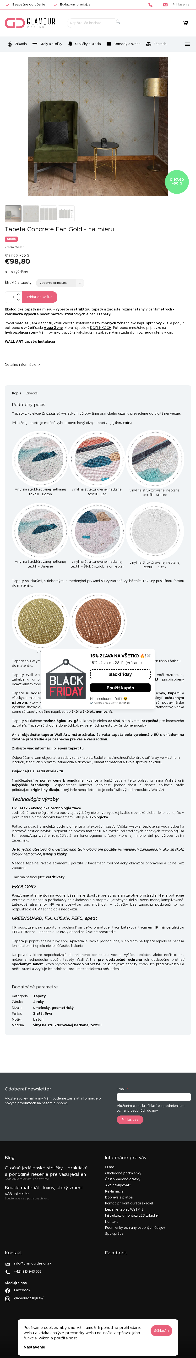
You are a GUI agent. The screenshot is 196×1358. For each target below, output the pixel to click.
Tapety (39, 996)
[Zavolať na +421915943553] (152, 5)
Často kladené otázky (122, 1179)
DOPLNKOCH (100, 328)
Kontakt (111, 1222)
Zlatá (38, 1013)
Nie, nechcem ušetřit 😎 (108, 699)
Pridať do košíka (39, 297)
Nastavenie (34, 1347)
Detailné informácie (20, 365)
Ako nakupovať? (118, 1185)
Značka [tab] (32, 393)
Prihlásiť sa (130, 1119)
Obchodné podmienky (123, 1173)
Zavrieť (41, 380)
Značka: (14, 247)
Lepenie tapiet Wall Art (124, 1209)
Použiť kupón (120, 687)
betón (38, 1019)
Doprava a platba (119, 1197)
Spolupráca (114, 1233)
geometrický (63, 1008)
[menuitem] (17, 44)
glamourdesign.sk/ (29, 1298)
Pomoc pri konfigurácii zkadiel (129, 1203)
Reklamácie (114, 1191)
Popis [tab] (16, 393)
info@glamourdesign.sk (32, 1263)
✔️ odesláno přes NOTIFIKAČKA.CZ (110, 703)
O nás (109, 1167)
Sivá (48, 1013)
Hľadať (122, 27)
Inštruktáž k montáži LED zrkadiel (131, 1215)
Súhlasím (161, 1330)
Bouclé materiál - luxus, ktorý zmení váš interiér (43, 1191)
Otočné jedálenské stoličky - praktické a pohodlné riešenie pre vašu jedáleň (46, 1171)
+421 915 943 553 (28, 1271)
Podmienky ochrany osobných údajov (135, 1227)
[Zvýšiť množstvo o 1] (18, 294)
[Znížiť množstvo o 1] (18, 300)
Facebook (22, 1290)
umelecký (41, 1008)
